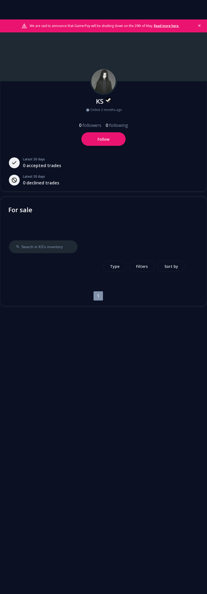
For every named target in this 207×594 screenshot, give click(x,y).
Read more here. (166, 25)
